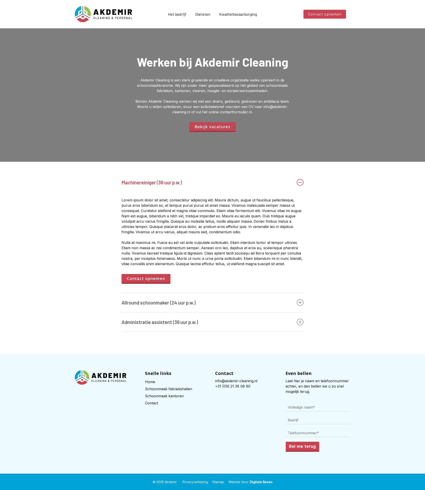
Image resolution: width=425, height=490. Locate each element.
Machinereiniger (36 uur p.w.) (152, 182)
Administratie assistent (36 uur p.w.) (160, 322)
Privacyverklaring (195, 482)
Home (150, 382)
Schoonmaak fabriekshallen (168, 389)
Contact (151, 403)
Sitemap (218, 482)
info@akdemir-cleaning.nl (236, 381)
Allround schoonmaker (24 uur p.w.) (159, 302)
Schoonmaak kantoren (164, 396)
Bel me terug (302, 446)
